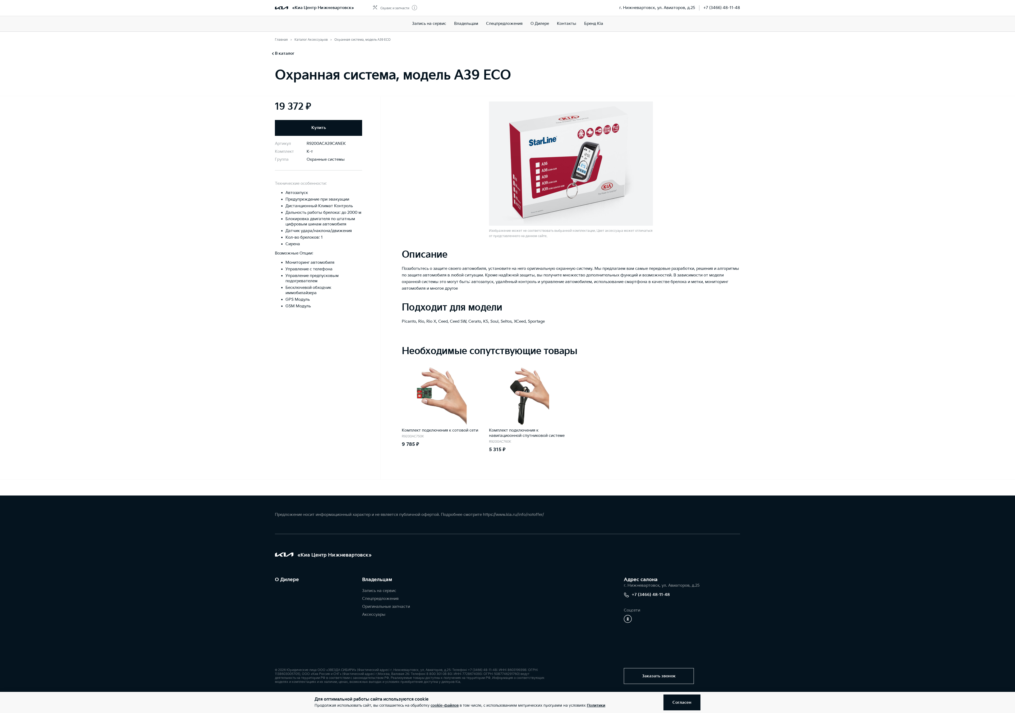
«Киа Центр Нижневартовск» (323, 7)
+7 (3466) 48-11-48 (721, 7)
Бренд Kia (593, 23)
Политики (596, 705)
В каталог (284, 53)
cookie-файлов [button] (445, 705)
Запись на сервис (429, 23)
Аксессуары (373, 614)
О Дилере (539, 23)
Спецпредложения (504, 23)
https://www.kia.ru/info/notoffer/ (513, 514)
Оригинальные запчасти (386, 606)
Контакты (566, 23)
